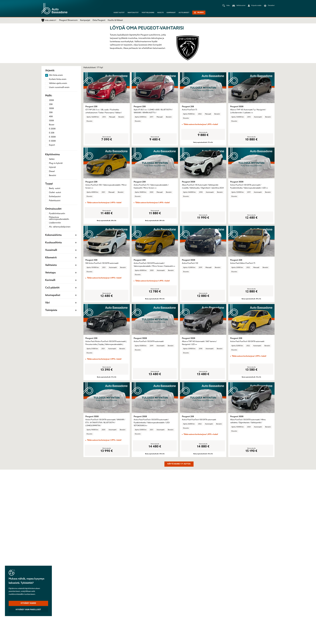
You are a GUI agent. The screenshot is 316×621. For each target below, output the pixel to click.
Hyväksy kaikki (28, 603)
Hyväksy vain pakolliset (28, 610)
